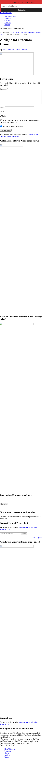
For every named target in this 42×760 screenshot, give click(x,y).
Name (2, 108)
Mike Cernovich (6, 13)
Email (2, 112)
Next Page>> (37, 537)
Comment (4, 89)
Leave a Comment (21, 50)
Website (3, 116)
